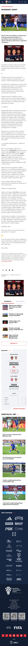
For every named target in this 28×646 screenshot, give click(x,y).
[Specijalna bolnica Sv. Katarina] (19, 575)
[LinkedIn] (21, 635)
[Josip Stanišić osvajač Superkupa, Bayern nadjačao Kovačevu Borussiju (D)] (14, 492)
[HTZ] (9, 541)
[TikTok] (25, 635)
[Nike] (9, 518)
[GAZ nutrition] (9, 579)
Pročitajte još (13, 343)
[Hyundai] (19, 560)
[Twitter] (6, 635)
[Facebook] (3, 635)
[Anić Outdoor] (9, 570)
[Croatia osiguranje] (9, 546)
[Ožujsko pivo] (19, 518)
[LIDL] (14, 534)
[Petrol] (9, 523)
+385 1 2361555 (15, 604)
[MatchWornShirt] (19, 579)
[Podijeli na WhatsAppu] (9, 270)
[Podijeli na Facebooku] (2, 270)
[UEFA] (8, 627)
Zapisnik (13, 371)
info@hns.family (15, 605)
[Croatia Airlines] (19, 546)
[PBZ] (19, 528)
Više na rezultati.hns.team (19, 408)
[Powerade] (9, 560)
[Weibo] (17, 635)
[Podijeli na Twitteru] (6, 270)
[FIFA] (18, 627)
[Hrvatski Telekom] (19, 555)
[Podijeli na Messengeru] (12, 270)
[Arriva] (19, 570)
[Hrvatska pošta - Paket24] (19, 541)
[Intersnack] (19, 550)
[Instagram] (10, 635)
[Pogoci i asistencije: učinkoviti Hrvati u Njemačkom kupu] (14, 424)
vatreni (3, 276)
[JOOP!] (9, 565)
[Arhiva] (25, 2)
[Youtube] (14, 635)
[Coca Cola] (9, 550)
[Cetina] (9, 555)
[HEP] (19, 523)
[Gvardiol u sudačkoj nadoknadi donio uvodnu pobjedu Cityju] (14, 469)
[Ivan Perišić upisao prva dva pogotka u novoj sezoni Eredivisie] (14, 447)
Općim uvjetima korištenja (6, 261)
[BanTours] (9, 575)
